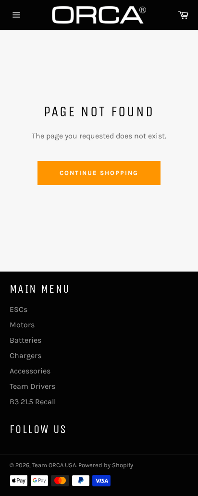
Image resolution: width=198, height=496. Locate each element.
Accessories (30, 370)
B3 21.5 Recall (33, 401)
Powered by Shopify (105, 465)
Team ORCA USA (54, 465)
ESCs (18, 309)
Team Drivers (32, 386)
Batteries (25, 340)
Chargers (25, 355)
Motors (22, 324)
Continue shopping (99, 172)
